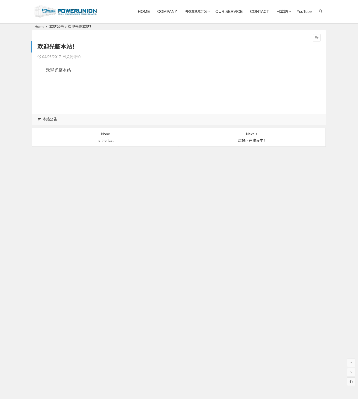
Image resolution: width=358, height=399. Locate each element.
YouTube (304, 11)
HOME (144, 11)
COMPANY (167, 11)
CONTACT (259, 11)
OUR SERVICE (229, 11)
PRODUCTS (196, 11)
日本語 (282, 11)
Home (40, 26)
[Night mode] (351, 381)
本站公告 (56, 26)
